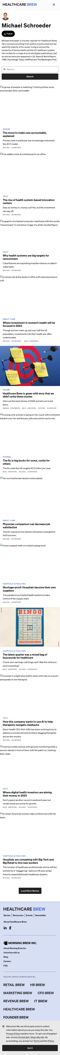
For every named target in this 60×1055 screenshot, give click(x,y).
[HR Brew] (37, 985)
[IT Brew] (40, 1001)
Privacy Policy (13, 1033)
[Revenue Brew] (16, 1001)
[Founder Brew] (16, 1017)
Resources (18, 915)
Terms (36, 1040)
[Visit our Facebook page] (10, 928)
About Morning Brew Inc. (14, 948)
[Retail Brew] (14, 985)
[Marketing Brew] (17, 993)
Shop (5, 956)
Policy (51, 1040)
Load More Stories (30, 890)
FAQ (5, 965)
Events (29, 915)
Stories (6, 915)
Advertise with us (11, 952)
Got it (30, 1047)
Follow (10, 33)
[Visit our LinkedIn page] (5, 928)
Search (30, 76)
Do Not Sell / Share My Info (31, 1037)
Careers (7, 961)
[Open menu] (54, 4)
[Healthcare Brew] (19, 1009)
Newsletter (40, 915)
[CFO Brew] (46, 993)
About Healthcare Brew (15, 921)
